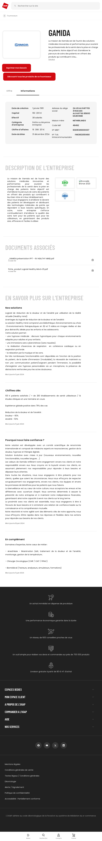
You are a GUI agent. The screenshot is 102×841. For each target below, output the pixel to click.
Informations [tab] (28, 90)
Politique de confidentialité (17, 793)
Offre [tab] (9, 90)
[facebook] (38, 745)
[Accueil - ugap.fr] (5, 6)
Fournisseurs (12, 16)
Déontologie (10, 781)
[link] (29, 77)
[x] (55, 745)
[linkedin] (63, 745)
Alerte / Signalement (14, 787)
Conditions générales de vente (19, 770)
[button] (28, 836)
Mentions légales (12, 764)
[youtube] (47, 745)
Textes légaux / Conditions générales (22, 776)
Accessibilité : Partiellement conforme (22, 799)
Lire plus (51, 59)
